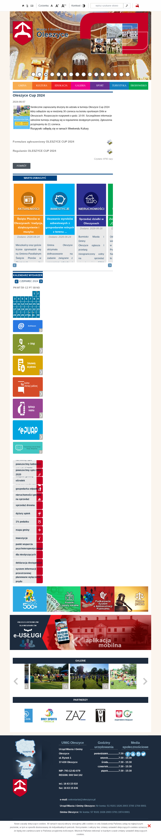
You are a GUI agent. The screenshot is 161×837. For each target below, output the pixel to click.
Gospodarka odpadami (28, 488)
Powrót (22, 165)
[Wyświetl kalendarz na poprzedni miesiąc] (16, 281)
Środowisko (139, 85)
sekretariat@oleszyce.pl (81, 799)
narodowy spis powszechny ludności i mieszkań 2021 (28, 464)
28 (29, 315)
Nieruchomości (91, 209)
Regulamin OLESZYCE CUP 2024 (34, 150)
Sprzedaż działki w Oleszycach (91, 221)
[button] (149, 826)
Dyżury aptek (23, 513)
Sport (99, 85)
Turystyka (119, 85)
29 (33, 315)
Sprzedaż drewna (25, 505)
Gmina (22, 85)
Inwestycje (60, 209)
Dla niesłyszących (26, 554)
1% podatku (22, 521)
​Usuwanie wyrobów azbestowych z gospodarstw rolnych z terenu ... (60, 225)
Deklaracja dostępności (29, 562)
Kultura (41, 85)
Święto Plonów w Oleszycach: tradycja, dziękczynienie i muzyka (28, 225)
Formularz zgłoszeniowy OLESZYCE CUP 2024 (43, 141)
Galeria (80, 85)
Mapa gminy (23, 530)
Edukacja (61, 85)
